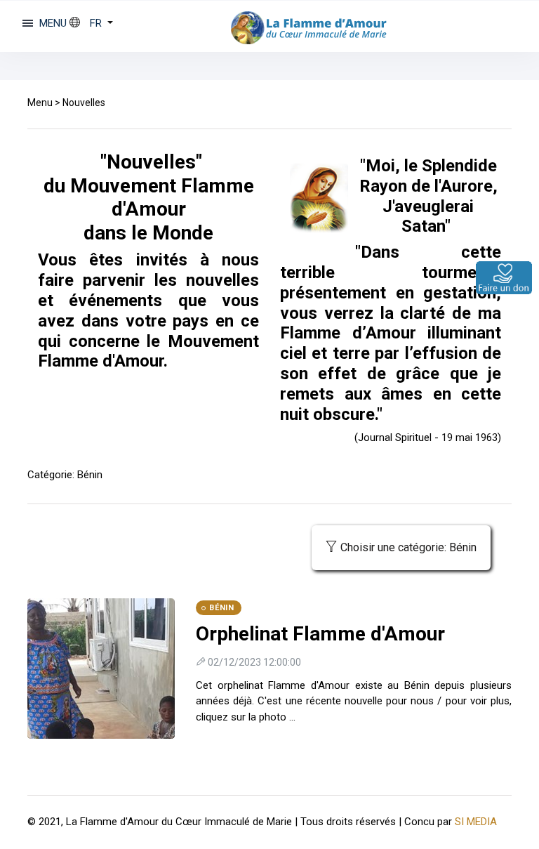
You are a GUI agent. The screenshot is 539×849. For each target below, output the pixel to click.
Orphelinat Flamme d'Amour (320, 633)
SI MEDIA (476, 821)
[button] (91, 23)
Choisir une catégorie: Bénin (408, 547)
